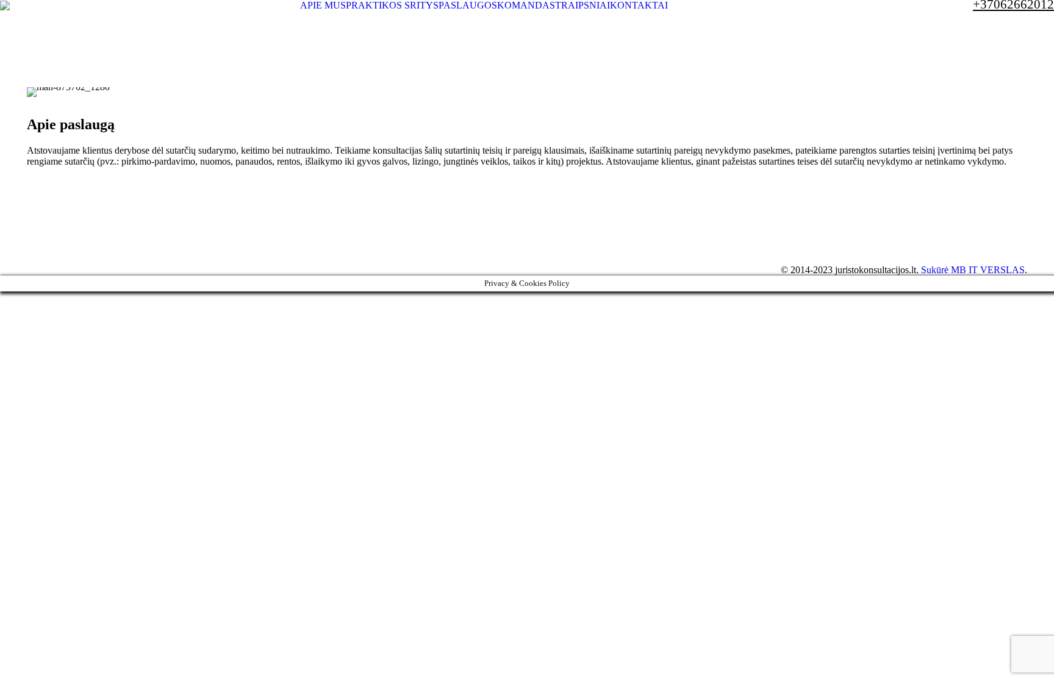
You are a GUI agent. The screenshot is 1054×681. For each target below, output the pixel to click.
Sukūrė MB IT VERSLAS (973, 270)
